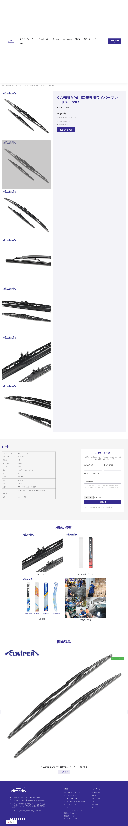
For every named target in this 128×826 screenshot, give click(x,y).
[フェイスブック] (11, 819)
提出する (103, 502)
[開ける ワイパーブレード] (34, 39)
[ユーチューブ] (19, 819)
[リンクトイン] (23, 819)
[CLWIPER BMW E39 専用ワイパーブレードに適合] (64, 707)
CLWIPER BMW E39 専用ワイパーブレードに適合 (64, 767)
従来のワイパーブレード (13, 85)
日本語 (12, 822)
